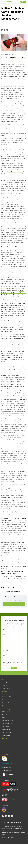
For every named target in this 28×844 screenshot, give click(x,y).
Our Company (5, 741)
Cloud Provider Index (7, 723)
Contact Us (14, 604)
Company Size (5, 644)
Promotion (4, 685)
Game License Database (7, 706)
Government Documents (7, 703)
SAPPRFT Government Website (18, 58)
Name (4, 629)
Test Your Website (6, 694)
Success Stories (5, 744)
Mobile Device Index (7, 726)
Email (4, 634)
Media (3, 750)
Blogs (3, 700)
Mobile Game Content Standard (15, 172)
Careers (4, 747)
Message (4, 655)
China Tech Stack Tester (7, 697)
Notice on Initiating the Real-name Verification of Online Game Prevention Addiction (13, 305)
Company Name (6, 639)
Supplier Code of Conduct (16, 822)
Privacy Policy (5, 822)
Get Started (23, 1)
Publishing (4, 682)
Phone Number (6, 650)
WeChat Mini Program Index (8, 720)
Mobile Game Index (6, 732)
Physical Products (6, 688)
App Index (4, 717)
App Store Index (6, 711)
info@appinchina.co (14, 626)
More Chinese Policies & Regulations (11, 591)
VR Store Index (5, 714)
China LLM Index (6, 735)
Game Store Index (6, 729)
